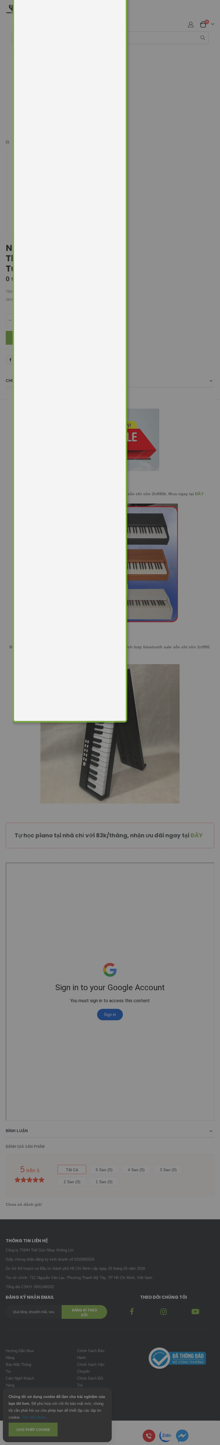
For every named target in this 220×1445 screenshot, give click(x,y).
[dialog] (116, 722)
